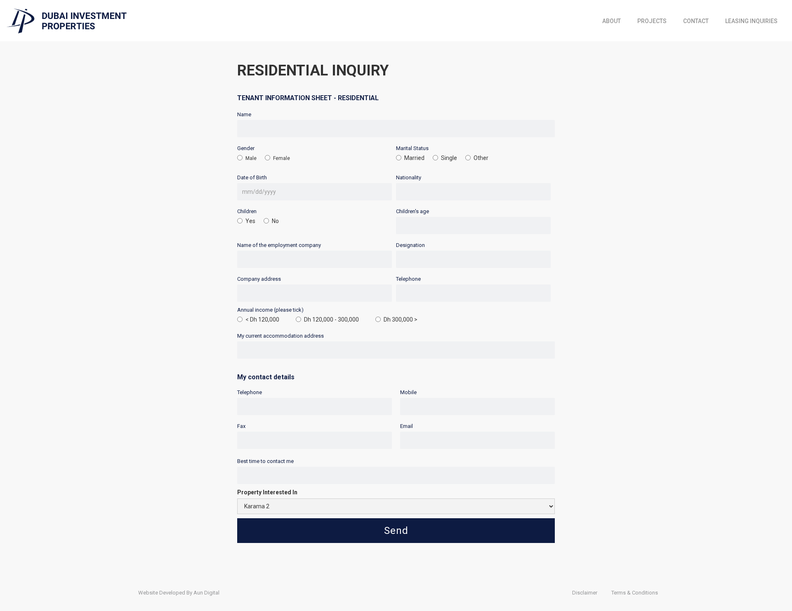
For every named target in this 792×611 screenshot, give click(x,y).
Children (247, 211)
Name (244, 114)
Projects (652, 21)
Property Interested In (267, 492)
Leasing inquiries (751, 21)
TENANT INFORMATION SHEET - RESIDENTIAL (308, 98)
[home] (66, 20)
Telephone (408, 279)
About (611, 21)
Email (406, 426)
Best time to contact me (265, 461)
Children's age (412, 211)
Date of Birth (252, 177)
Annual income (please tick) (270, 310)
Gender (246, 148)
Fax (241, 426)
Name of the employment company (279, 245)
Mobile (408, 392)
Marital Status (412, 148)
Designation (410, 245)
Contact (696, 21)
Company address (259, 279)
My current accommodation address (280, 336)
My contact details (266, 377)
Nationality (408, 177)
